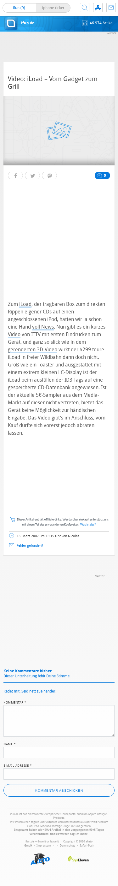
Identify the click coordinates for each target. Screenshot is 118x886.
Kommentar (15, 702)
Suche (84, 7)
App (97, 7)
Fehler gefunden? (30, 546)
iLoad (25, 304)
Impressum (44, 845)
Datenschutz (67, 845)
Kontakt (111, 7)
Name (9, 743)
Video (14, 334)
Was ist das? (88, 524)
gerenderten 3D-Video (32, 350)
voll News (43, 327)
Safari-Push (87, 845)
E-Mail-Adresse (17, 765)
